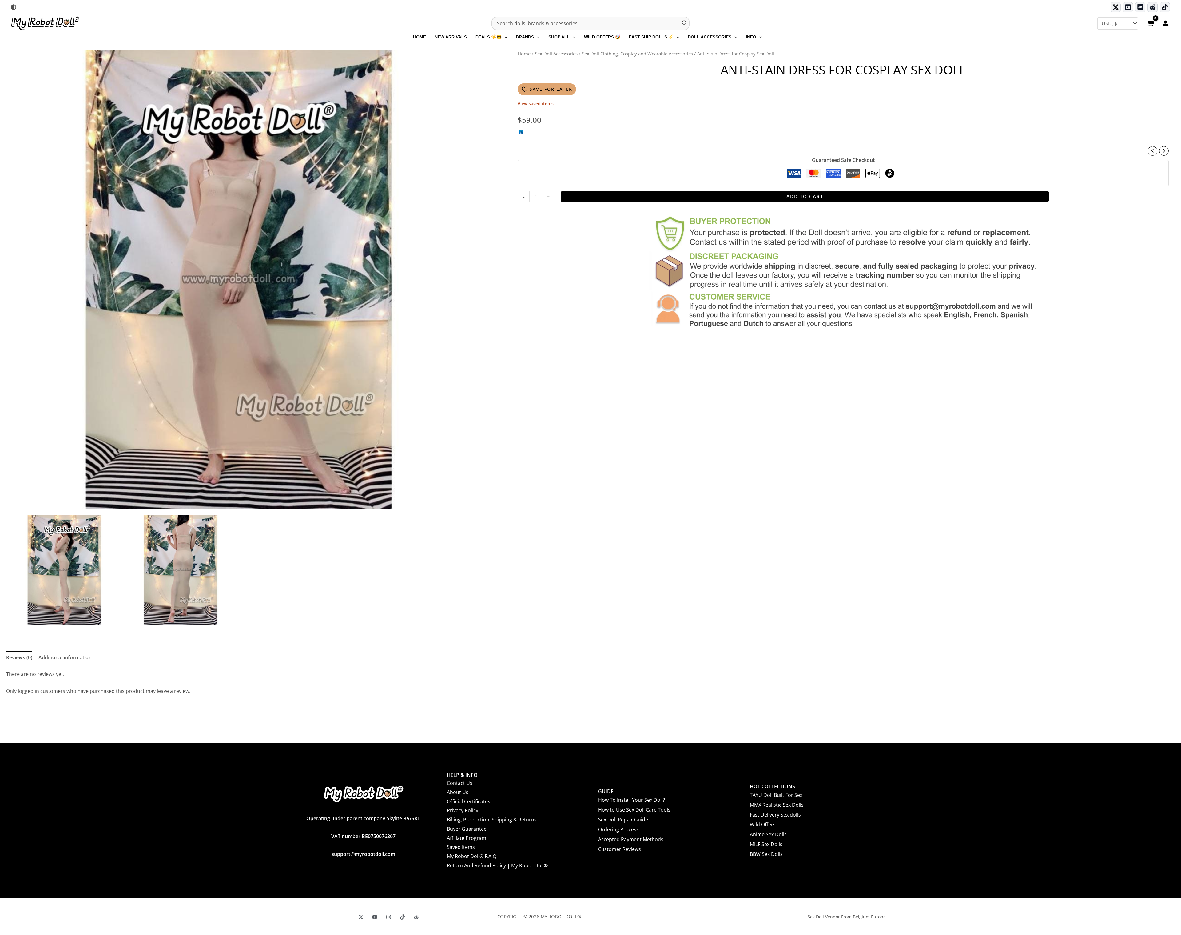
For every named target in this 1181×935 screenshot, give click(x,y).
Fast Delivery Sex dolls (775, 814)
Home (524, 53)
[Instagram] (388, 917)
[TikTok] (1165, 7)
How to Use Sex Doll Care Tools (634, 809)
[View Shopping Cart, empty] (1150, 24)
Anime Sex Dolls (768, 834)
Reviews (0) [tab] (19, 657)
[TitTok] (402, 917)
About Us (457, 792)
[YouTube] (374, 917)
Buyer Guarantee (467, 828)
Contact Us (459, 783)
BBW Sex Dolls (766, 854)
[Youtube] (1128, 7)
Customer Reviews (619, 849)
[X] (361, 917)
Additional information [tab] (65, 657)
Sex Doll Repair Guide (623, 819)
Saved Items (461, 847)
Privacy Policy (462, 810)
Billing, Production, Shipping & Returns (492, 819)
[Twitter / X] (1116, 7)
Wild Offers (763, 824)
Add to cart (804, 196)
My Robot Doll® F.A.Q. (472, 856)
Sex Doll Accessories (556, 53)
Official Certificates (468, 801)
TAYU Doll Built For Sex (776, 795)
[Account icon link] (1166, 23)
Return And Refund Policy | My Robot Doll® (497, 865)
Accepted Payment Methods (630, 839)
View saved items (536, 103)
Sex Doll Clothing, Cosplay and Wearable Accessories (637, 53)
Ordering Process (618, 829)
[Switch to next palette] (13, 7)
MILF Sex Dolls (766, 844)
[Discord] (1140, 7)
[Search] (684, 23)
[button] (504, 36)
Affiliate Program (466, 838)
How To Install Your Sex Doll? (631, 800)
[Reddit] (1152, 7)
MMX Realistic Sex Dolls (777, 804)
